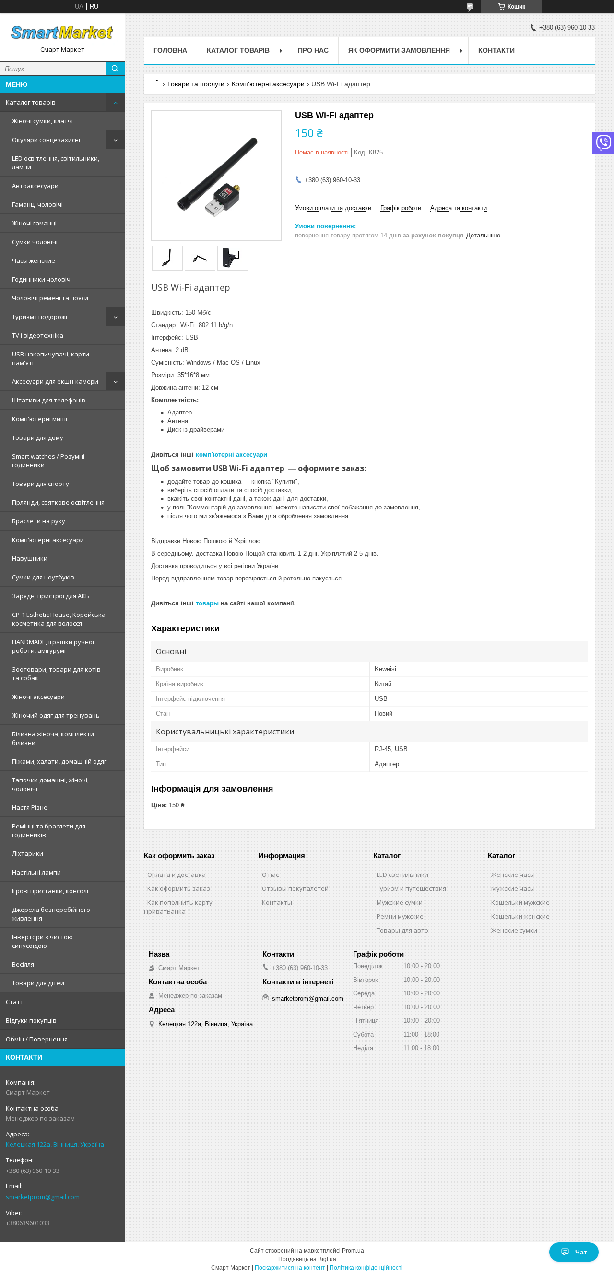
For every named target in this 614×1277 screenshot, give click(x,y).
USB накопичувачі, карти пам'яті (50, 358)
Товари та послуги (195, 84)
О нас (270, 874)
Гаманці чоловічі (37, 204)
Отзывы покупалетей (295, 888)
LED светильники (402, 874)
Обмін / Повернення (37, 1039)
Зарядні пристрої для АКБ (50, 595)
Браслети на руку (38, 521)
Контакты (277, 902)
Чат (581, 1252)
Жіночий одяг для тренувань (56, 715)
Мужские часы (513, 888)
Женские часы (513, 874)
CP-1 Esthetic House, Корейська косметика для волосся (59, 618)
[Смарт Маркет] (62, 33)
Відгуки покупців (31, 1020)
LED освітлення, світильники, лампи (55, 162)
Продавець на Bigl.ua (307, 1259)
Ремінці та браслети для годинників (48, 830)
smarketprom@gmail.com (43, 1197)
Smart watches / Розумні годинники (48, 460)
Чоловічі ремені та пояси (50, 298)
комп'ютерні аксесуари (231, 454)
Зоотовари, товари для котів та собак (56, 673)
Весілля (23, 964)
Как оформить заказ (178, 888)
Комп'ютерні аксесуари (48, 539)
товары (207, 603)
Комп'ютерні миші (39, 418)
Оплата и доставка (176, 874)
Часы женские (33, 260)
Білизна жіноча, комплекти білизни (53, 738)
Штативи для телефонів (48, 400)
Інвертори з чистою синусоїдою (42, 941)
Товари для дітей (38, 983)
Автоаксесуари (35, 185)
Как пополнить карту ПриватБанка (178, 907)
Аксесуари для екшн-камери (55, 381)
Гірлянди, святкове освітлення (58, 502)
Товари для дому (37, 437)
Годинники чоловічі (42, 279)
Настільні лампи (36, 872)
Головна (170, 50)
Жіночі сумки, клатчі (42, 121)
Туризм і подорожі (39, 316)
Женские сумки (514, 930)
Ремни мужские (400, 916)
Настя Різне (29, 807)
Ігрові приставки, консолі (50, 891)
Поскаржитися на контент (290, 1268)
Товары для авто (402, 930)
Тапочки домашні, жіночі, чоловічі (50, 784)
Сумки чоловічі (35, 241)
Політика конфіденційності (366, 1268)
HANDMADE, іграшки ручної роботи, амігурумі (53, 646)
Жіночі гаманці (34, 223)
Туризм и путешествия (411, 888)
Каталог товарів (31, 102)
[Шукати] (115, 68)
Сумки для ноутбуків (43, 577)
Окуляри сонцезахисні (46, 139)
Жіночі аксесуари (38, 696)
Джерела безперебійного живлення (51, 913)
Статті (15, 1001)
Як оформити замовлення (399, 50)
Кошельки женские (520, 916)
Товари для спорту (40, 483)
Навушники (29, 558)
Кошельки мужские (520, 902)
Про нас (313, 50)
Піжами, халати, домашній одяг (59, 761)
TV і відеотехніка (37, 335)
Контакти (496, 50)
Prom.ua (353, 1250)
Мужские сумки (400, 902)
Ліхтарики (27, 853)
